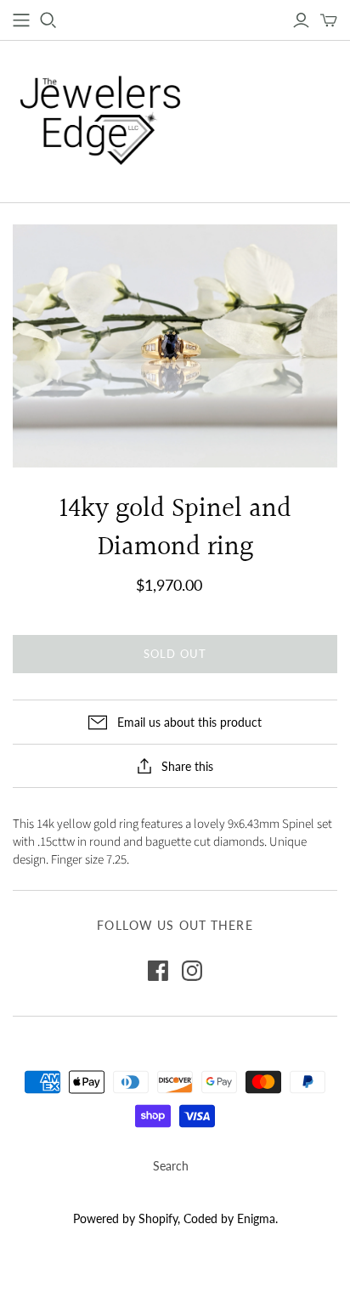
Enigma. (257, 1218)
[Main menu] (21, 20)
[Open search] (48, 20)
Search (171, 1166)
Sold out (175, 653)
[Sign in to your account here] (301, 20)
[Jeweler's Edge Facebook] (158, 970)
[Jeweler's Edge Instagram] (192, 970)
